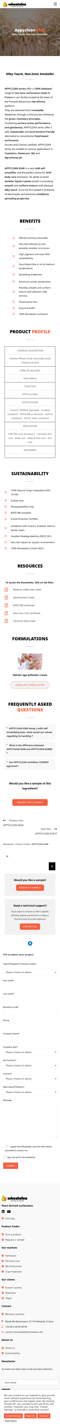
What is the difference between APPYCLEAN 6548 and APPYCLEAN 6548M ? (29, 749)
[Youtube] (8, 1211)
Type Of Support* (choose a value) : (20, 963)
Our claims (8, 1279)
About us (7, 1339)
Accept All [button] (43, 1415)
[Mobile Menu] (55, 4)
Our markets (9, 1247)
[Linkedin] (30, 943)
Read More (11, 1420)
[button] (30, 732)
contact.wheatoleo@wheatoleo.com (24, 1331)
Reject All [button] (30, 1415)
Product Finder (11, 1226)
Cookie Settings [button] (13, 1415)
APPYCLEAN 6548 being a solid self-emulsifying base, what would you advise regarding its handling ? (29, 732)
